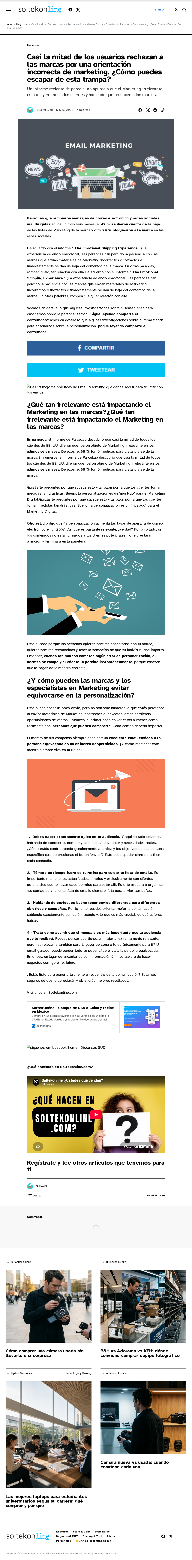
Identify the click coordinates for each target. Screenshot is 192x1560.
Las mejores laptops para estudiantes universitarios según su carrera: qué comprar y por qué (46, 1501)
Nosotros (62, 1531)
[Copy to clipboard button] (162, 110)
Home (9, 24)
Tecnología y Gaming (78, 1373)
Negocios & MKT (67, 1536)
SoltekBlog (45, 110)
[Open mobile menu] (9, 10)
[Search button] (184, 9)
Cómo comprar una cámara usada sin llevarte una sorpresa (45, 1353)
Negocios (21, 24)
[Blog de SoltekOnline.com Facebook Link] (71, 9)
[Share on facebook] (140, 110)
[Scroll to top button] (182, 1536)
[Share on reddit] (155, 110)
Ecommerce (102, 1531)
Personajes (63, 1540)
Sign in (159, 9)
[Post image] (49, 1306)
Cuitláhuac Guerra (21, 1262)
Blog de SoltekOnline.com (102, 1553)
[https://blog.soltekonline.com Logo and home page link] (40, 9)
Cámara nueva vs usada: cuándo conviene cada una (134, 1464)
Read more (154, 1195)
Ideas (111, 1536)
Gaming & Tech (92, 1536)
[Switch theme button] (176, 9)
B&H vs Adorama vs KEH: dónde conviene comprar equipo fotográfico (140, 1353)
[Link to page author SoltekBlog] (30, 1186)
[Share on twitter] (148, 110)
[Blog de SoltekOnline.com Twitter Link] (77, 9)
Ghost (78, 1553)
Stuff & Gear (81, 1531)
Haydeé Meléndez (21, 1373)
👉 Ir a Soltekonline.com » (93, 1540)
